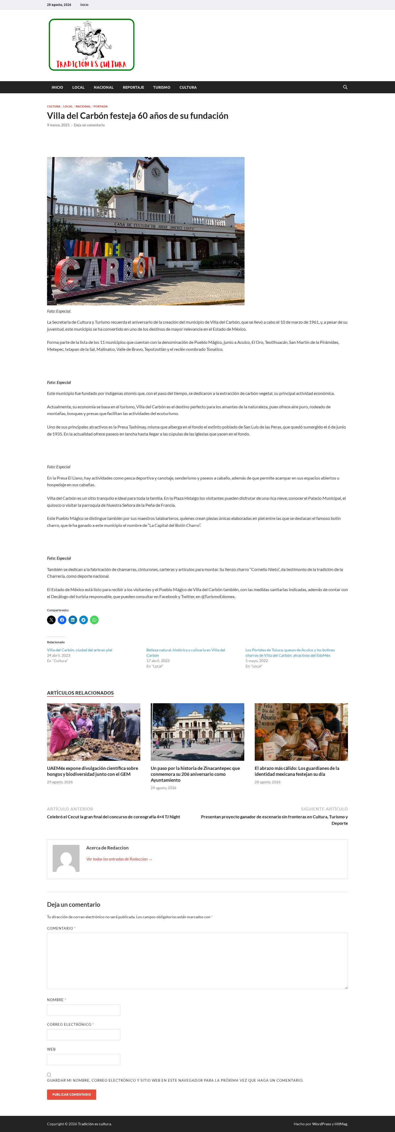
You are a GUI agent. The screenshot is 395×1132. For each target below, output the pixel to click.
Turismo (161, 87)
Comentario (61, 928)
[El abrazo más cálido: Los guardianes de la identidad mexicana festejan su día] (301, 733)
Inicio (84, 5)
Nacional (104, 87)
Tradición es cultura (94, 1124)
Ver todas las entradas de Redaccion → (119, 858)
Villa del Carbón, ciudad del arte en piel (79, 650)
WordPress (321, 1124)
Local (78, 87)
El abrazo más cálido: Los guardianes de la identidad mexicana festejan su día (297, 771)
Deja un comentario (89, 125)
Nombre (56, 1000)
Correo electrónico (70, 1024)
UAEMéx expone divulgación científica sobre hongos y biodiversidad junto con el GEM (92, 771)
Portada (101, 106)
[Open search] (345, 87)
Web (51, 1049)
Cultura (188, 87)
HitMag (341, 1124)
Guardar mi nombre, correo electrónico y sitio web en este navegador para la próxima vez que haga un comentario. (175, 1080)
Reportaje (133, 87)
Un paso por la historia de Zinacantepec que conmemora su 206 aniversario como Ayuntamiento (195, 774)
